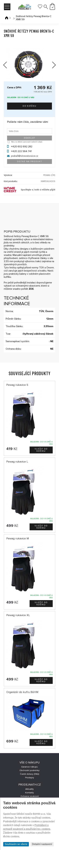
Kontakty (29, 792)
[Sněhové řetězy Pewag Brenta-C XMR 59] (29, 63)
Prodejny (29, 777)
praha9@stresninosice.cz (24, 156)
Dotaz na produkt (29, 161)
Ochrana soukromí (29, 796)
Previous (7, 64)
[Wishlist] (40, 7)
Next (51, 65)
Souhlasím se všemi (16, 844)
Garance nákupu (29, 766)
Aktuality (29, 789)
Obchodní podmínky (29, 770)
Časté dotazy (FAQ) (29, 774)
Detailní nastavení (42, 844)
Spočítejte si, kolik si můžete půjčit (38, 189)
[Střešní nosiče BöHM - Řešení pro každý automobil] (24, 7)
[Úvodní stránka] (6, 17)
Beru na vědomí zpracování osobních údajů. (26, 142)
